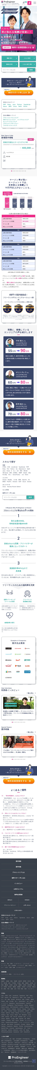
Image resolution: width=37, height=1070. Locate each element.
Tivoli (28, 1028)
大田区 (24, 985)
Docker (29, 481)
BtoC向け (7, 1052)
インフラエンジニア (23, 119)
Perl (8, 469)
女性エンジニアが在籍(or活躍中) (20, 1050)
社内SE (31, 954)
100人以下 (4, 1042)
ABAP (20, 473)
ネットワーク (6, 484)
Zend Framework (20, 1003)
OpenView (4, 1030)
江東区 (11, 985)
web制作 (14, 965)
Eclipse (23, 1024)
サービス (3, 963)
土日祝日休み (7, 1050)
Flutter (3, 1012)
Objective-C (22, 469)
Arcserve (12, 1028)
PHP (4, 104)
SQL (29, 473)
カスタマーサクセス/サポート (15, 956)
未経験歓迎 (13, 1052)
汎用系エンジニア (19, 937)
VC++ (10, 474)
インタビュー (18, 883)
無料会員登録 (18, 894)
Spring (26, 1005)
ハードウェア (20, 965)
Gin (2, 1011)
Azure (5, 106)
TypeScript (27, 104)
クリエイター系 (18, 953)
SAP (21, 1032)
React (16, 1014)
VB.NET (27, 1011)
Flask (28, 1009)
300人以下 (10, 1042)
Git (24, 1030)
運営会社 (10, 900)
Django (24, 1009)
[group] (18, 154)
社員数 (31, 1040)
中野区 (5, 986)
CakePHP (28, 1003)
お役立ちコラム (18, 889)
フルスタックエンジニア (10, 125)
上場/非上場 (10, 1046)
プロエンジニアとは (18, 872)
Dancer (19, 1009)
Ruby (9, 104)
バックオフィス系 (23, 954)
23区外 (23, 986)
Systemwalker (19, 1028)
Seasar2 (31, 1005)
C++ (14, 471)
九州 (15, 988)
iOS (25, 1016)
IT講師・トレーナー (8, 953)
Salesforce (16, 1032)
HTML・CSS (6, 467)
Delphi (25, 473)
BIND (4, 481)
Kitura (14, 1011)
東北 (11, 981)
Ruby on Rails (5, 1007)
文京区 (31, 983)
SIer (8, 963)
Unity (32, 1022)
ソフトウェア (26, 963)
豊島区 (14, 986)
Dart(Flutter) (16, 474)
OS (20, 1014)
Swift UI (8, 1012)
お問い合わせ (27, 905)
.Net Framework (14, 1007)
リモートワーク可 (22, 1052)
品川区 (15, 985)
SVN (32, 1024)
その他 (15, 479)
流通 (10, 967)
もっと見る (6, 489)
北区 (9, 983)
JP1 (25, 1028)
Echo (5, 1011)
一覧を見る (30, 693)
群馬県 (24, 981)
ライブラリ (23, 1012)
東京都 (5, 983)
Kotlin (25, 106)
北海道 (7, 981)
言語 (4, 465)
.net (22, 474)
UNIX (2, 1016)
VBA (21, 471)
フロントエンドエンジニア (10, 117)
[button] (12, 722)
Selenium (15, 1030)
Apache (24, 479)
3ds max (3, 1024)
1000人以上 (25, 1042)
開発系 (3, 935)
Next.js (17, 1012)
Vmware (15, 481)
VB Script (5, 473)
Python (19, 104)
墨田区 (6, 985)
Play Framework (19, 1005)
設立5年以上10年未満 (13, 1044)
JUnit (21, 1030)
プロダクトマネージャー (7, 951)
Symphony (12, 1003)
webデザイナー (27, 953)
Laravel (21, 1007)
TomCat (21, 1026)
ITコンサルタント (23, 947)
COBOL (15, 473)
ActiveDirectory (28, 1026)
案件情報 (18, 861)
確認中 (3, 981)
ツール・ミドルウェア (24, 1022)
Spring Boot (21, 1011)
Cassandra (9, 1026)
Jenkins (10, 1030)
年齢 (13, 1038)
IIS (29, 479)
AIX (11, 1016)
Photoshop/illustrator (6, 1032)
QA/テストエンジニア (9, 119)
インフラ (5, 478)
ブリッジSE (28, 951)
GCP (20, 481)
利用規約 (27, 900)
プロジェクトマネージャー (10, 123)
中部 (8, 988)
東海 (5, 988)
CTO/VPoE (21, 951)
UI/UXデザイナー (13, 954)
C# (17, 471)
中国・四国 (20, 988)
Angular (27, 1007)
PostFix (9, 481)
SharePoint (27, 1032)
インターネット (18, 963)
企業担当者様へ (18, 910)
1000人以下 (17, 1042)
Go (17, 469)
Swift (20, 106)
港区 (23, 983)
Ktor (31, 1011)
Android (20, 1016)
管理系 (18, 949)
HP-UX (15, 1016)
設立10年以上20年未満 (25, 1044)
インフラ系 (8, 943)
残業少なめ (24, 1048)
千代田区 (14, 983)
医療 (14, 967)
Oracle (5, 479)
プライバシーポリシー (10, 905)
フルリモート (31, 988)
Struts (12, 1012)
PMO (16, 951)
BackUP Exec (4, 1028)
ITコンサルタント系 (13, 947)
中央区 (19, 983)
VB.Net (25, 471)
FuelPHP (3, 1005)
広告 (9, 965)
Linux (15, 106)
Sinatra (3, 1009)
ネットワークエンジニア (10, 121)
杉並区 (10, 986)
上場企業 (16, 1046)
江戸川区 (29, 986)
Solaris (7, 1016)
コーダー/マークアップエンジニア (15, 941)
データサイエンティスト (10, 949)
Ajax (8, 1014)
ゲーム (5, 965)
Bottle (33, 1009)
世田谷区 (30, 985)
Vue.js (31, 1007)
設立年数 (31, 1042)
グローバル (29, 1046)
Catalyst (14, 1009)
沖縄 (25, 988)
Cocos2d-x (17, 1024)
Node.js (3, 1014)
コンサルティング (20, 967)
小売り (6, 967)
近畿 (12, 988)
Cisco (4, 486)
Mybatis (16, 1026)
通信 (11, 963)
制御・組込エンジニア (9, 939)
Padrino (8, 1009)
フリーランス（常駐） (6, 974)
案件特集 (18, 867)
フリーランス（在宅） (19, 974)
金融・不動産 (28, 965)
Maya (27, 1030)
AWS (10, 106)
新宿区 (27, 983)
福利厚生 (18, 1048)
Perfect (10, 1011)
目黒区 (20, 985)
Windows (24, 1014)
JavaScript (14, 467)
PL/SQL (5, 474)
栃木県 (20, 981)
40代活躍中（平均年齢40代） (21, 1040)
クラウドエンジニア (22, 945)
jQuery (29, 1012)
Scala (8, 471)
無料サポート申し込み (9, 493)
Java (14, 104)
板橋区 (19, 986)
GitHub (28, 1024)
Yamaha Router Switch (14, 486)
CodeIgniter (10, 1005)
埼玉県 (29, 981)
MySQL (10, 479)
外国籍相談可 (11, 1048)
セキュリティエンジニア (10, 945)
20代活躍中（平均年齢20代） (23, 1038)
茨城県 (15, 981)
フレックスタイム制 (6, 1038)
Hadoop (3, 1026)
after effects (10, 1024)
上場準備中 (22, 1046)
